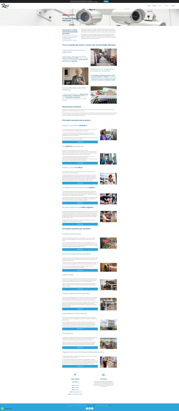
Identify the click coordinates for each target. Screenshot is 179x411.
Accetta (106, 1)
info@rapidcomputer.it (76, 391)
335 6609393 (76, 387)
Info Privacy (89, 405)
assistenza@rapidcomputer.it (77, 394)
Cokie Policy (93, 405)
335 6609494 (76, 389)
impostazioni (96, 1)
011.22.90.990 (76, 385)
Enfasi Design (110, 405)
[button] (2, 408)
